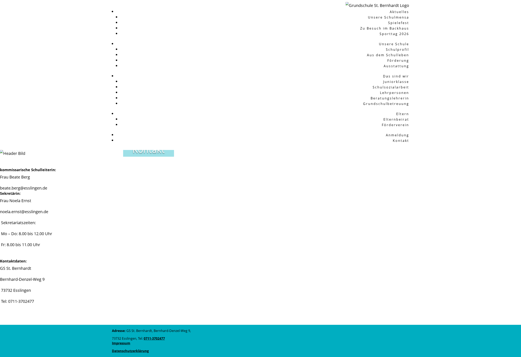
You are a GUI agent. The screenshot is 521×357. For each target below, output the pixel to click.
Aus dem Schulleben (388, 55)
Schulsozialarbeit (391, 87)
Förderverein (395, 125)
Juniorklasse (396, 81)
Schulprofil (397, 49)
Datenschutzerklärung (130, 351)
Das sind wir (396, 76)
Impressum (121, 343)
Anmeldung (397, 135)
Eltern (402, 114)
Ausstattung (396, 66)
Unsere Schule (394, 44)
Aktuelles (399, 12)
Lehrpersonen (394, 92)
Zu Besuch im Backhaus (384, 28)
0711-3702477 (21, 301)
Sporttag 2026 (394, 34)
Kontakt (401, 140)
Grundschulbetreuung (386, 103)
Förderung (398, 60)
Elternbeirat (396, 119)
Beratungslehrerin (390, 98)
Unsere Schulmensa (388, 17)
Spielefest (398, 23)
